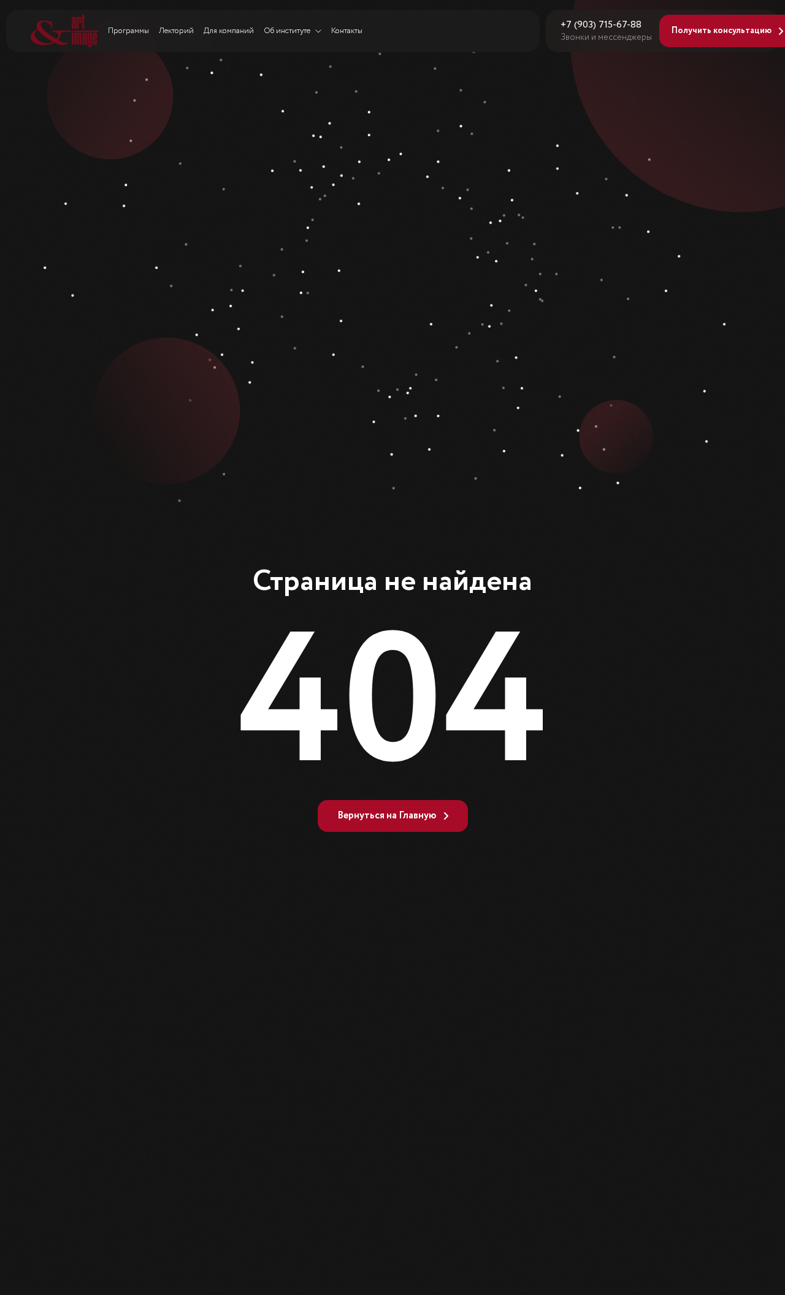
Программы (128, 31)
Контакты (346, 31)
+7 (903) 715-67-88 (601, 25)
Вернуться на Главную (387, 816)
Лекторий (176, 31)
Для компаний (229, 31)
